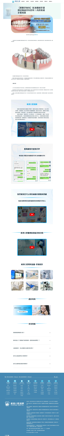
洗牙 (49, 387)
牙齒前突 (15, 390)
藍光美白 (49, 385)
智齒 (28, 387)
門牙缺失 (8, 388)
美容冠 (22, 385)
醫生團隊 (32, 1)
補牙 (28, 385)
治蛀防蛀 (55, 385)
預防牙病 (35, 387)
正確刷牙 (35, 388)
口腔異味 (35, 392)
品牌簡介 (27, 1)
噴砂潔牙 (49, 390)
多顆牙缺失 (8, 390)
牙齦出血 (42, 387)
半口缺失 (8, 392)
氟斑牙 (22, 390)
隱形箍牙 (15, 385)
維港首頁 (23, 1)
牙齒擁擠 (15, 388)
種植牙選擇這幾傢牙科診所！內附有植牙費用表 (26, 40)
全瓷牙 (22, 387)
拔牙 (28, 390)
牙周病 (42, 390)
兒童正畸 (55, 388)
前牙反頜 (15, 387)
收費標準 (41, 1)
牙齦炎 (42, 388)
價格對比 (50, 1)
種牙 (8, 385)
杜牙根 (28, 388)
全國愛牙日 (35, 385)
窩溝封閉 (55, 387)
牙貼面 (22, 395)
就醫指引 (46, 1)
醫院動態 (36, 1)
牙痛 (28, 392)
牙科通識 (35, 390)
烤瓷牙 (22, 388)
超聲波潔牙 (49, 388)
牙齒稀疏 (15, 392)
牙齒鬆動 (42, 392)
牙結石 (49, 392)
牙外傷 (56, 390)
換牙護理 (55, 392)
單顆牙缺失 (36, 34)
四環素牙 (21, 392)
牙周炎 (42, 385)
